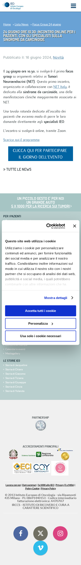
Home (7, 24)
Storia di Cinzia (13, 386)
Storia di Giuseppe (15, 382)
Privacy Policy (48, 488)
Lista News (22, 24)
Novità (58, 57)
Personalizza (38, 323)
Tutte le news (18, 169)
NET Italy (60, 87)
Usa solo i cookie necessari (40, 336)
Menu (73, 6)
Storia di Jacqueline (16, 365)
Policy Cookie (32, 488)
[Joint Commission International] (65, 454)
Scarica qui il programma (21, 140)
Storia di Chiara (14, 369)
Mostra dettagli (55, 298)
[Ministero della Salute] (13, 454)
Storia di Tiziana (14, 378)
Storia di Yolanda (14, 391)
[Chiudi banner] (74, 226)
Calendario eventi (15, 349)
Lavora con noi (13, 485)
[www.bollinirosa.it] (59, 468)
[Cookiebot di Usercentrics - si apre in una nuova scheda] (48, 226)
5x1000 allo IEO (46, 485)
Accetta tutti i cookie (40, 311)
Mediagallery (12, 353)
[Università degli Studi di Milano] (40, 425)
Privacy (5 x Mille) (65, 485)
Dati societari (29, 485)
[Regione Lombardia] (38, 454)
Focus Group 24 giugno (46, 24)
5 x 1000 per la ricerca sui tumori (40, 206)
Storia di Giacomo (15, 373)
